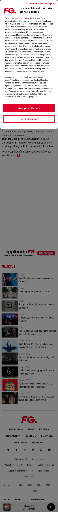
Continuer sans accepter (40, 3)
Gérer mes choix (29, 119)
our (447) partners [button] (19, 18)
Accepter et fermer (29, 108)
